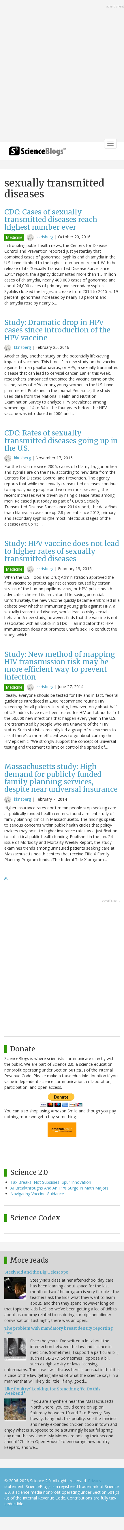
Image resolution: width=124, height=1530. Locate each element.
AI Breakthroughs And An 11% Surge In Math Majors (59, 1188)
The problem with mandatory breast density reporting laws (58, 1330)
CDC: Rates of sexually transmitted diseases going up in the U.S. (61, 441)
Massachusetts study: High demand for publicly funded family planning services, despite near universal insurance (61, 778)
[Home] (37, 153)
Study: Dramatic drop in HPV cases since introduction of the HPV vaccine (57, 330)
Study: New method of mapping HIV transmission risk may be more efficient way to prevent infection (59, 666)
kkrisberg (45, 236)
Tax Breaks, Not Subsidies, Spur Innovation (50, 1182)
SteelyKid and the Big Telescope (36, 1272)
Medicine (14, 237)
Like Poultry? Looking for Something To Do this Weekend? (52, 1391)
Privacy (94, 1480)
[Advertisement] (62, 72)
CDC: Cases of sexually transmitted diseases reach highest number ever (50, 220)
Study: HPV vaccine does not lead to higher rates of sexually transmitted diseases (61, 551)
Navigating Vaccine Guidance (37, 1193)
